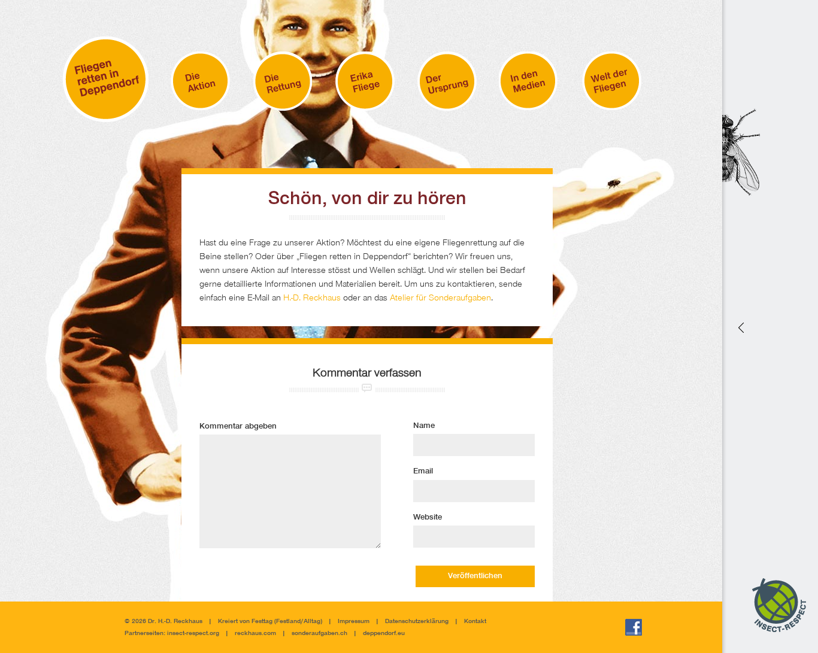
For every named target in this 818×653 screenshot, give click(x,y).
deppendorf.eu (384, 633)
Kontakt (475, 621)
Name (424, 426)
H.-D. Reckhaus (312, 298)
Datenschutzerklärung (417, 621)
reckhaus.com (255, 633)
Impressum (353, 621)
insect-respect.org (192, 633)
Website (427, 518)
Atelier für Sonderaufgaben (440, 298)
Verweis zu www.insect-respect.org (739, 326)
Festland (288, 621)
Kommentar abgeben (238, 427)
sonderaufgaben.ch (319, 633)
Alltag (312, 621)
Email (423, 471)
